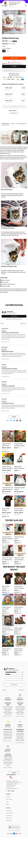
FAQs (7, 801)
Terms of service (9, 813)
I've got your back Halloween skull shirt (20, 742)
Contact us (8, 797)
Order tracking (9, 799)
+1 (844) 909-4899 (10, 786)
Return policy (9, 818)
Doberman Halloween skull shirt (8, 716)
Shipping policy (9, 815)
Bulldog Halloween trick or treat (8, 741)
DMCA (7, 804)
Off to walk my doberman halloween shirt (20, 716)
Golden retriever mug (5, 341)
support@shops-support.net (12, 788)
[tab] (10, 31)
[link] (5, 4)
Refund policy (9, 820)
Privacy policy (9, 810)
